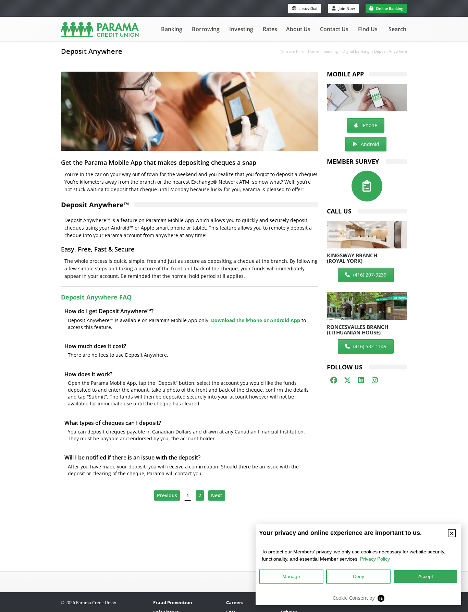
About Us (298, 29)
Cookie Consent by (354, 598)
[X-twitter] (347, 380)
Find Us (368, 29)
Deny (358, 576)
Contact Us (334, 29)
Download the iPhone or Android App (255, 320)
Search (397, 29)
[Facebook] (334, 380)
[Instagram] (375, 380)
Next (216, 495)
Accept (425, 576)
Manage (291, 576)
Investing (241, 29)
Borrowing (206, 29)
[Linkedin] (361, 380)
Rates (270, 29)
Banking (171, 29)
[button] (451, 533)
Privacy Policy (375, 559)
